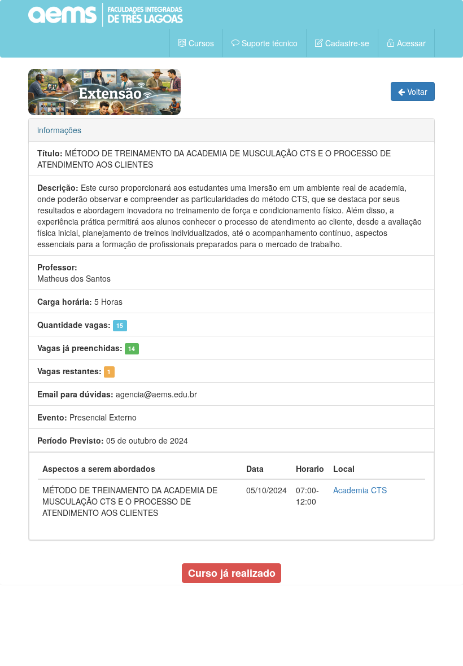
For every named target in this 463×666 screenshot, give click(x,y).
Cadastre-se (346, 43)
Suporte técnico (268, 43)
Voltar (416, 91)
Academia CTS (360, 490)
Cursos (200, 43)
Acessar (410, 43)
